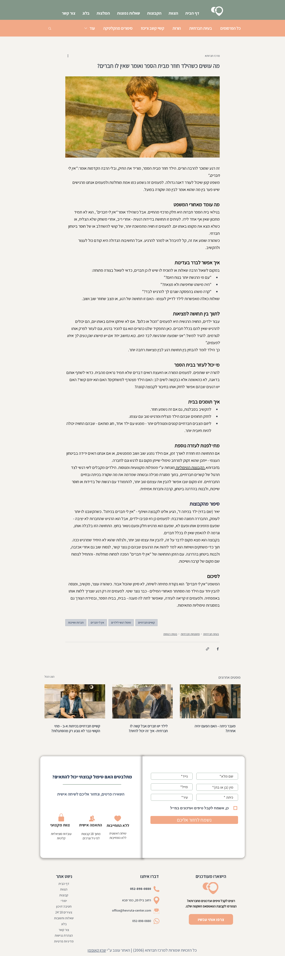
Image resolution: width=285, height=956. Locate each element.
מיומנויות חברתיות (190, 634)
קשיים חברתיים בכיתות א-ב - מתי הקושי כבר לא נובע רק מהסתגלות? (75, 728)
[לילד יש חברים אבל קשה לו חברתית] (142, 701)
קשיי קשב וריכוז (152, 28)
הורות (177, 28)
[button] (50, 28)
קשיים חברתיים (146, 622)
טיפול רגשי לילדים (121, 622)
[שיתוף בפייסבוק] (218, 649)
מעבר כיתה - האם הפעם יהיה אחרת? (215, 728)
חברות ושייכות (76, 622)
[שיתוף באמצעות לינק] (207, 649)
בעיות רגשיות (170, 634)
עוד (92, 28)
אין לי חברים (97, 622)
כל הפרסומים (230, 28)
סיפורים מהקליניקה (117, 28)
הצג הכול (49, 676)
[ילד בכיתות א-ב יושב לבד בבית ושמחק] (74, 701)
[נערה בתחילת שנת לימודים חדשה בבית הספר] (210, 701)
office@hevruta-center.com (131, 910)
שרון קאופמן (97, 950)
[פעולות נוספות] (67, 55)
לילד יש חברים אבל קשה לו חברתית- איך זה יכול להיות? (148, 728)
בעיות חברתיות (200, 28)
